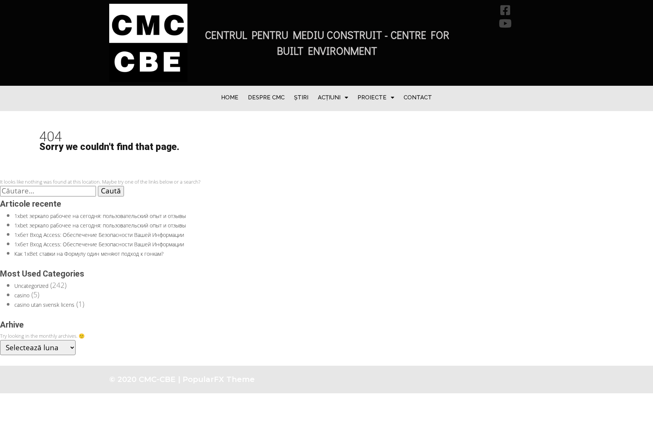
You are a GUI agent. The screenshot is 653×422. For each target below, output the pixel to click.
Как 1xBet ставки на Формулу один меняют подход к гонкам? (89, 253)
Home (229, 97)
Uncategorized (31, 285)
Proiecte (372, 97)
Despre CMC (266, 97)
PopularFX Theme (219, 379)
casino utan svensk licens (44, 304)
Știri (301, 97)
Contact (418, 97)
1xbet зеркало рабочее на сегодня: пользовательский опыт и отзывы (100, 216)
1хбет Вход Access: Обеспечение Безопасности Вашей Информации (99, 234)
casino (21, 295)
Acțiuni (329, 97)
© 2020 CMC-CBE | (146, 379)
